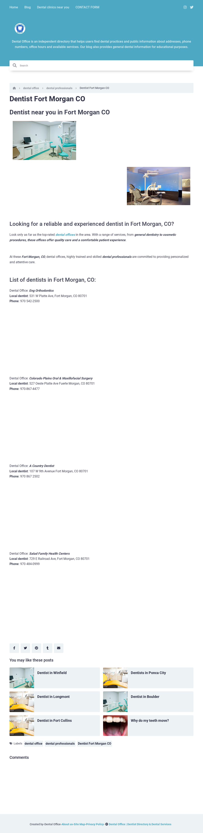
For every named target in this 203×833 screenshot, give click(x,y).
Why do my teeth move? (150, 720)
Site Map (79, 824)
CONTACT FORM (87, 7)
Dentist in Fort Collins (54, 720)
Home (14, 7)
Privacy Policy (95, 824)
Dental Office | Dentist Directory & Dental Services (140, 824)
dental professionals (59, 88)
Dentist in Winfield (52, 673)
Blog (27, 7)
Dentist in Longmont (53, 697)
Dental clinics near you (53, 7)
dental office (31, 88)
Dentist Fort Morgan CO (94, 743)
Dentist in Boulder (145, 697)
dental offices (65, 235)
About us (67, 824)
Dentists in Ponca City (148, 673)
